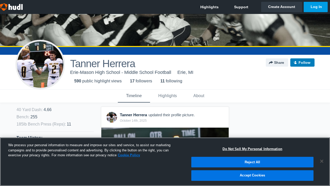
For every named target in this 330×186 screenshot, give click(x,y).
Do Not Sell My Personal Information (252, 149)
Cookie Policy (129, 155)
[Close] (321, 161)
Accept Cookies (252, 175)
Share (279, 62)
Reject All (252, 162)
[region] (165, 161)
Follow (304, 62)
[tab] (134, 96)
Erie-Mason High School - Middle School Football (120, 72)
